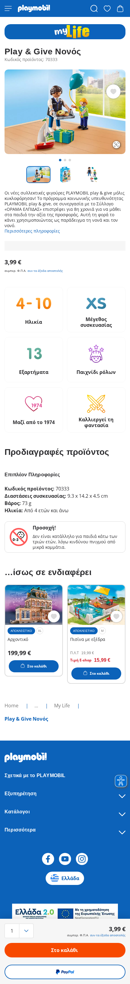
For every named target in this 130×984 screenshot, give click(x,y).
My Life (62, 705)
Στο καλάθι (64, 950)
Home (12, 705)
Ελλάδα (70, 878)
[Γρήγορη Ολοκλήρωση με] (65, 972)
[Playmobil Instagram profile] (82, 859)
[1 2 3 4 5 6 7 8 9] (23, 931)
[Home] (34, 8)
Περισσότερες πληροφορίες (32, 231)
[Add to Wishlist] (113, 91)
